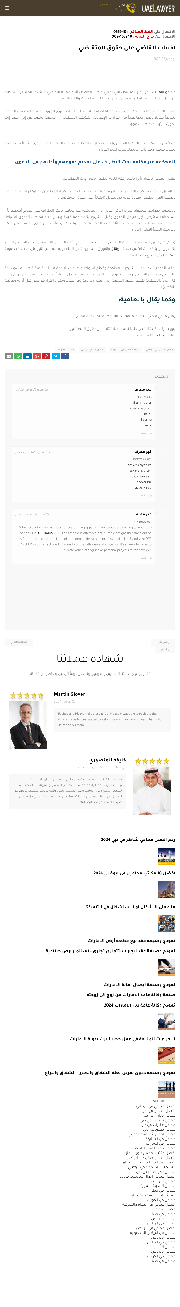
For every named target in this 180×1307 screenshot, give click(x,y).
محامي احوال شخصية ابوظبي (151, 1135)
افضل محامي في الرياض (155, 1229)
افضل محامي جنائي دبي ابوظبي (151, 1158)
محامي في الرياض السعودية (152, 1233)
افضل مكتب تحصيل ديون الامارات (148, 1153)
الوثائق (116, 249)
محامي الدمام (164, 1247)
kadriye (146, 420)
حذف (143, 433)
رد (151, 433)
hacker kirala (142, 488)
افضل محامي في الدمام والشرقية (148, 1205)
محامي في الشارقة (160, 1139)
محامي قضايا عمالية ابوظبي (153, 1149)
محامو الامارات (163, 93)
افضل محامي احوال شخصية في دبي (146, 1177)
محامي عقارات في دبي (158, 1125)
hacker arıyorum (140, 408)
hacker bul (144, 482)
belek (148, 414)
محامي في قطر (163, 1191)
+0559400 (107, 5)
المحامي (161, 336)
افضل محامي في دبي (92, 350)
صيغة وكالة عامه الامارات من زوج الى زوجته (131, 995)
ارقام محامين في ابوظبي (159, 350)
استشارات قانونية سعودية (153, 1196)
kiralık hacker (142, 403)
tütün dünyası (142, 477)
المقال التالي (19, 642)
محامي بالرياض (163, 1182)
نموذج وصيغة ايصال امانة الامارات (139, 985)
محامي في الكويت (161, 1200)
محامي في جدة (163, 1214)
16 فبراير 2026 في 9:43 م (32, 515)
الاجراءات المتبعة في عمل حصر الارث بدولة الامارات (122, 1039)
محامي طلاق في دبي (159, 1130)
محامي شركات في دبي (157, 1121)
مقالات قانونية (65, 350)
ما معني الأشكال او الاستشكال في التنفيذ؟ (130, 907)
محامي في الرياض (161, 1224)
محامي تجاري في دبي (158, 1116)
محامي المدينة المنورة (157, 1186)
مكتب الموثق (164, 1210)
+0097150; (112, 9)
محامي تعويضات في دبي (155, 1172)
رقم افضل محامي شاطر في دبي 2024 (138, 840)
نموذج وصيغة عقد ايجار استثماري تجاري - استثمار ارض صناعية (110, 951)
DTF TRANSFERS (48, 533)
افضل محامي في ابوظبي (155, 1107)
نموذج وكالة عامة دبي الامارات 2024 (139, 1005)
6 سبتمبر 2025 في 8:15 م (32, 452)
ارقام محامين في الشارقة (125, 350)
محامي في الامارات (160, 1144)
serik (148, 425)
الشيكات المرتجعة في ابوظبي (151, 1168)
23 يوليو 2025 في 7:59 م (31, 390)
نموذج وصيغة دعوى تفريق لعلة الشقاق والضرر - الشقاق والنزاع (110, 1073)
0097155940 (122, 37)
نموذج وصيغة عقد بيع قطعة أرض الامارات (131, 941)
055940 (119, 32)
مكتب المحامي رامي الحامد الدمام (149, 1163)
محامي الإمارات (163, 1102)
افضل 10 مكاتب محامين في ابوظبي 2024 (134, 873)
